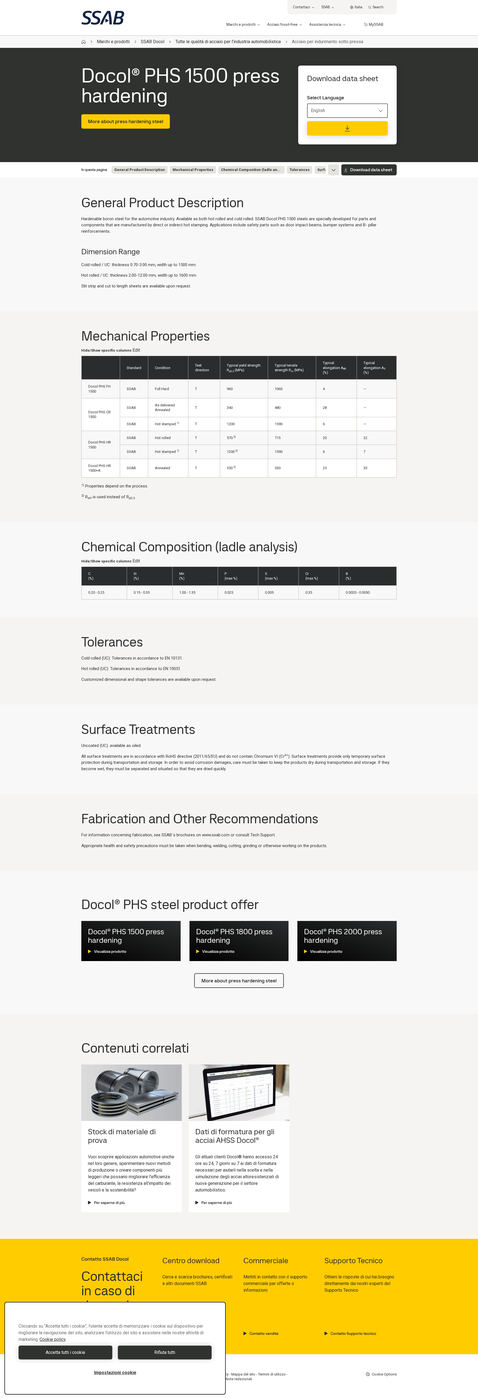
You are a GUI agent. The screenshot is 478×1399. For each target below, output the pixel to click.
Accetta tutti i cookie (65, 1352)
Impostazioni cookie (115, 1372)
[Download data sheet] (347, 128)
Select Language (325, 97)
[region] (115, 1348)
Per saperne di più (109, 1202)
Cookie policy (53, 1339)
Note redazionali (239, 1379)
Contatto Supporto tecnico (353, 1333)
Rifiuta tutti (164, 1352)
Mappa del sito (243, 1374)
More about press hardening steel (125, 121)
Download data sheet (371, 170)
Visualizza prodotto (110, 951)
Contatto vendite (264, 1333)
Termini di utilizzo (272, 1374)
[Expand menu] (333, 169)
